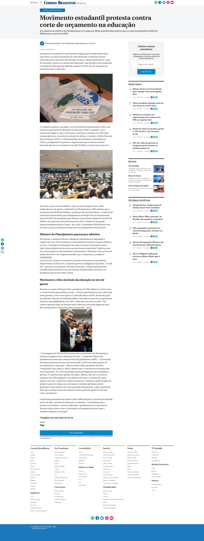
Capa (31, 452)
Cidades (32, 455)
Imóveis (105, 494)
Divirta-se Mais (86, 467)
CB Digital (33, 502)
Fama (80, 452)
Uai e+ (153, 490)
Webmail (81, 463)
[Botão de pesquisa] (40, 2)
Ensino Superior (59, 455)
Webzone (81, 460)
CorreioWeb (85, 448)
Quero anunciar (107, 491)
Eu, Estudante (61, 448)
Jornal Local (155, 455)
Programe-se (83, 474)
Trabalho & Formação (61, 458)
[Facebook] (160, 3)
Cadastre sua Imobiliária (110, 483)
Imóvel (106, 448)
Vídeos (129, 466)
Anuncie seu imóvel (109, 455)
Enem (56, 463)
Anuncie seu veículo (133, 455)
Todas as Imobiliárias (109, 480)
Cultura (57, 469)
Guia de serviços (108, 466)
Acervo (81, 2)
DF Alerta (154, 452)
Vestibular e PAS (59, 472)
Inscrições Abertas (60, 499)
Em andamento (59, 496)
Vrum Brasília (156, 460)
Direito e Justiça (35, 499)
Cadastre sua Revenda (134, 477)
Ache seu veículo (132, 452)
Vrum (130, 448)
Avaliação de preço (133, 463)
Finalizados (58, 502)
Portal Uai (155, 487)
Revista (154, 471)
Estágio (57, 460)
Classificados (109, 487)
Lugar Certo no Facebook (110, 477)
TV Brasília (157, 448)
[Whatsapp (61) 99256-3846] (156, 3)
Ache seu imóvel (108, 452)
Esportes (33, 472)
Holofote (33, 480)
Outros (155, 480)
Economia (33, 463)
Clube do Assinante (36, 508)
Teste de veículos (132, 460)
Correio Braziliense (39, 448)
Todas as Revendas (133, 475)
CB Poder (154, 458)
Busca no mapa (107, 458)
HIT (80, 479)
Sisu (56, 475)
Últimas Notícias (59, 466)
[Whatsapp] (2, 241)
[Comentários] (2, 253)
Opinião (32, 477)
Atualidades (155, 474)
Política (32, 458)
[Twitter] (2, 249)
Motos (129, 469)
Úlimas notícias (107, 463)
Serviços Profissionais (109, 505)
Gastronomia (83, 458)
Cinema (81, 471)
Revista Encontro (160, 464)
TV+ (80, 482)
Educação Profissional (61, 477)
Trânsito (32, 489)
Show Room (106, 469)
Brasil (32, 460)
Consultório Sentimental (86, 455)
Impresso (35, 493)
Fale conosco (58, 483)
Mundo (32, 466)
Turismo (32, 486)
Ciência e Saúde (35, 475)
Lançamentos (107, 460)
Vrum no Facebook (133, 472)
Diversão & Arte (35, 469)
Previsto (57, 494)
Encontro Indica (156, 477)
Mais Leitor (82, 485)
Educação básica (59, 452)
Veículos (105, 496)
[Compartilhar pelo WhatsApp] (157, 98)
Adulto (105, 502)
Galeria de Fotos (108, 475)
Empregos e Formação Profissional (113, 499)
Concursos (60, 487)
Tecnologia (33, 483)
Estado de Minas (157, 484)
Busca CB (33, 505)
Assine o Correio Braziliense (38, 511)
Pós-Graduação (59, 480)
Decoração (106, 472)
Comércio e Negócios (109, 508)
